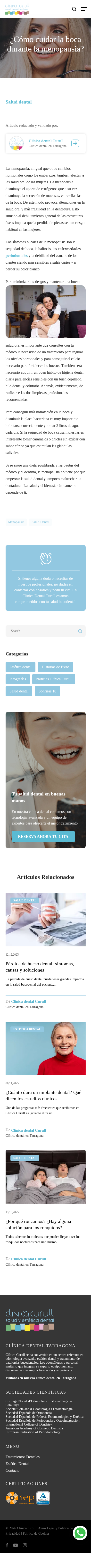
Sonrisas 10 (47, 691)
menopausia (16, 522)
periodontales (17, 255)
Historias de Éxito (55, 667)
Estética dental (20, 667)
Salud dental (18, 691)
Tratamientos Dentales (23, 1457)
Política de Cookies (36, 1533)
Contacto (12, 1470)
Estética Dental (17, 1464)
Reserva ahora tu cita (43, 836)
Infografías (17, 679)
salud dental (40, 522)
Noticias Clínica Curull (53, 679)
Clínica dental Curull (46, 141)
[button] (84, 9)
